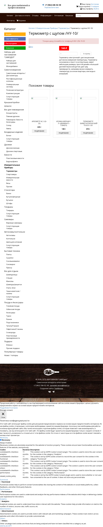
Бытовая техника (12, 251)
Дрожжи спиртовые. (14, 151)
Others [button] (2, 518)
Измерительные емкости (12, 179)
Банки (8, 193)
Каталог (10, 15)
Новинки (10, 48)
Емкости (8, 155)
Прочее (9, 186)
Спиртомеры (11, 174)
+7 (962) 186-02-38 (53, 5)
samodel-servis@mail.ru (59, 385)
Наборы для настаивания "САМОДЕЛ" (10, 54)
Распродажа (11, 43)
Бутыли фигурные (13, 197)
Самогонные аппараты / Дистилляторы (15, 74)
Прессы (9, 268)
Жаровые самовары (14, 223)
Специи (9, 278)
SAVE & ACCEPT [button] (6, 526)
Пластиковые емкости (15, 158)
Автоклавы (10, 235)
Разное (9, 319)
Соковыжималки (13, 261)
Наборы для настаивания (11, 62)
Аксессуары (10, 313)
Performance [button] (5, 489)
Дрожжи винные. (13, 148)
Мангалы (9, 281)
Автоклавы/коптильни (14, 232)
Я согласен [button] (13, 408)
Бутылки (9, 200)
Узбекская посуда (13, 309)
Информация (45, 15)
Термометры (11, 171)
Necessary (6, 440)
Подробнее (39, 131)
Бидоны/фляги (12, 161)
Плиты (8, 254)
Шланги (7, 106)
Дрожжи (8, 144)
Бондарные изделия (13, 132)
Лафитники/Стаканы (14, 329)
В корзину (86, 54)
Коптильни (10, 239)
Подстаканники (12, 322)
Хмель (8, 128)
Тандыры (8, 207)
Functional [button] (4, 480)
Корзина (22, 20)
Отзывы (35, 15)
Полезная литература (14, 90)
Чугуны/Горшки (12, 326)
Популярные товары (13, 351)
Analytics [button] (3, 499)
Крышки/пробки (11, 102)
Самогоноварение (12, 70)
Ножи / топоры (11, 355)
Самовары (9, 219)
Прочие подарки (13, 348)
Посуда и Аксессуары (13, 302)
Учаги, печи (10, 288)
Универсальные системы (12, 85)
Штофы (9, 203)
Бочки (8, 135)
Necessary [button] (4, 438)
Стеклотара (9, 190)
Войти (96, 9)
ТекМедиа (58, 388)
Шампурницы (11, 275)
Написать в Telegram (43, 5)
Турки (8, 316)
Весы (8, 183)
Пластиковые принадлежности (13, 337)
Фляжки (9, 345)
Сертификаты (12, 38)
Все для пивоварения (14, 109)
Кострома (95, 4)
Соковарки (10, 264)
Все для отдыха (11, 271)
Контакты (11, 20)
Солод (8, 125)
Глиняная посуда (12, 306)
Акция (8, 34)
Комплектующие (13, 93)
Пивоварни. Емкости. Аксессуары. (14, 121)
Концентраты (11, 113)
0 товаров (95, 6)
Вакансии (69, 15)
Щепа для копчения (14, 242)
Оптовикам (58, 15)
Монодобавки (12, 66)
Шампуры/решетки (14, 284)
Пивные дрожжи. (13, 116)
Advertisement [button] (5, 509)
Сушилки (9, 258)
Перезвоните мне (51, 7)
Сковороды (10, 332)
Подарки (8, 341)
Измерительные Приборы (12, 166)
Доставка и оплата (22, 15)
